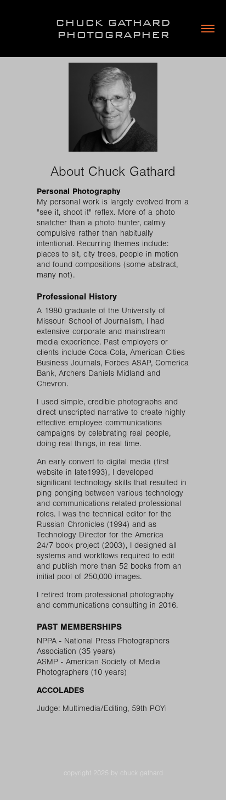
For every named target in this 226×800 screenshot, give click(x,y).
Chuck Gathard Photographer (115, 28)
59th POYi (149, 708)
